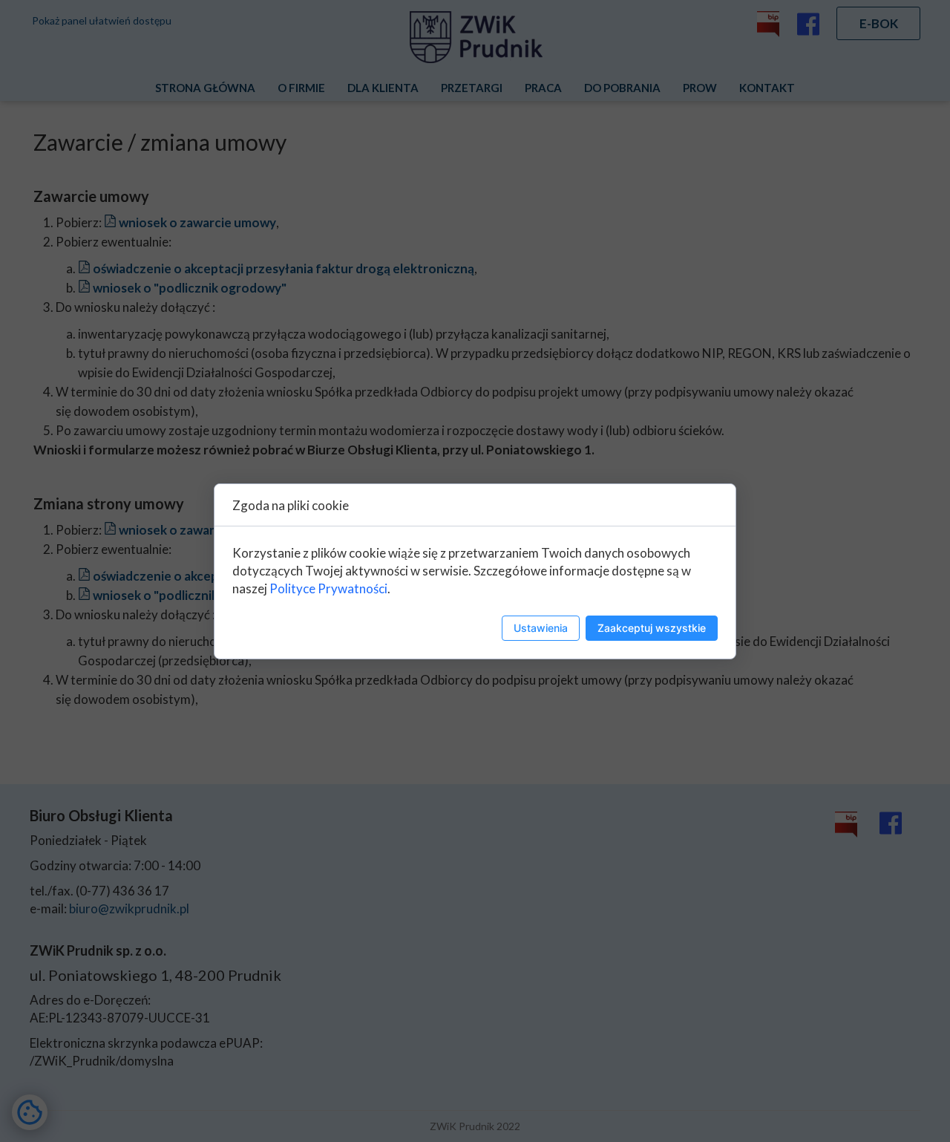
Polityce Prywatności (328, 588)
